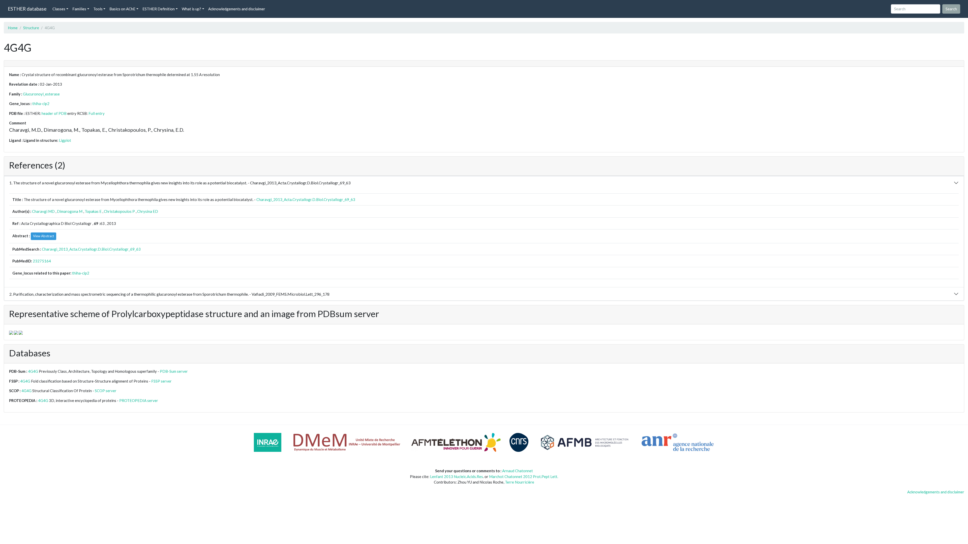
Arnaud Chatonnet (517, 470)
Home (13, 27)
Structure (31, 27)
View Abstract (43, 236)
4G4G (33, 371)
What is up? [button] (191, 9)
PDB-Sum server (174, 371)
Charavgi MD (43, 211)
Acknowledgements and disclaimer (236, 9)
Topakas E (93, 211)
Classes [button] (58, 9)
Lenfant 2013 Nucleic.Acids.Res (456, 476)
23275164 (42, 261)
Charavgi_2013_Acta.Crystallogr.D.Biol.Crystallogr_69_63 (305, 199)
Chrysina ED (147, 211)
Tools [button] (98, 9)
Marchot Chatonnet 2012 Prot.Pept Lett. (523, 476)
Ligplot (65, 140)
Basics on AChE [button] (122, 9)
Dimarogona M (69, 211)
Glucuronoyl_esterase (41, 94)
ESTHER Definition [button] (158, 9)
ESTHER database (27, 9)
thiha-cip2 (40, 103)
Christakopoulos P (119, 211)
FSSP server (161, 381)
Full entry (96, 113)
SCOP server (105, 390)
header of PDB (54, 113)
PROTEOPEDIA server (138, 400)
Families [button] (79, 9)
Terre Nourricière (519, 482)
